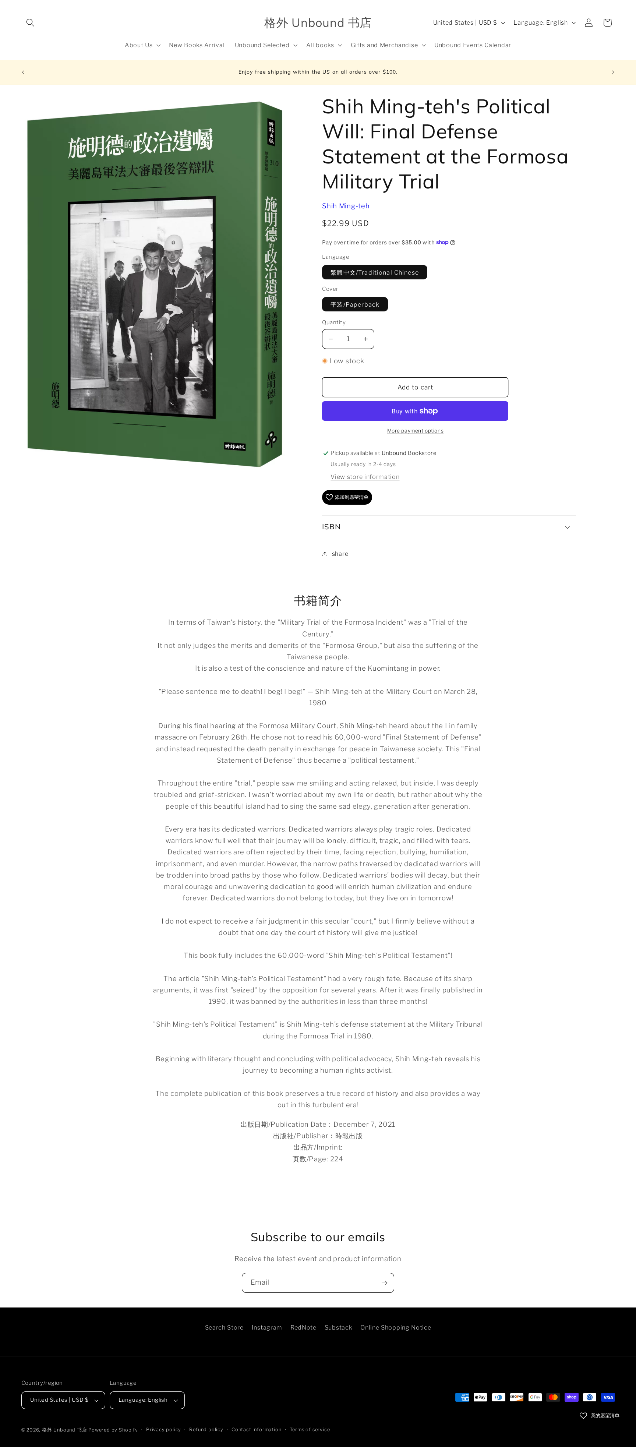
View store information (365, 476)
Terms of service (310, 1429)
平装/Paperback (355, 304)
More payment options (415, 431)
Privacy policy (163, 1429)
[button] (30, 22)
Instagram (267, 1327)
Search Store (224, 1327)
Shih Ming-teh (346, 206)
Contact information (256, 1429)
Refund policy (206, 1429)
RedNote (303, 1327)
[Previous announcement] (23, 72)
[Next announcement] (613, 72)
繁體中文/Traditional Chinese (375, 272)
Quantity (334, 322)
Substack (339, 1327)
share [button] (340, 553)
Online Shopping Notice (395, 1327)
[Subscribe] (384, 1283)
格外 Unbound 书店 (64, 1430)
